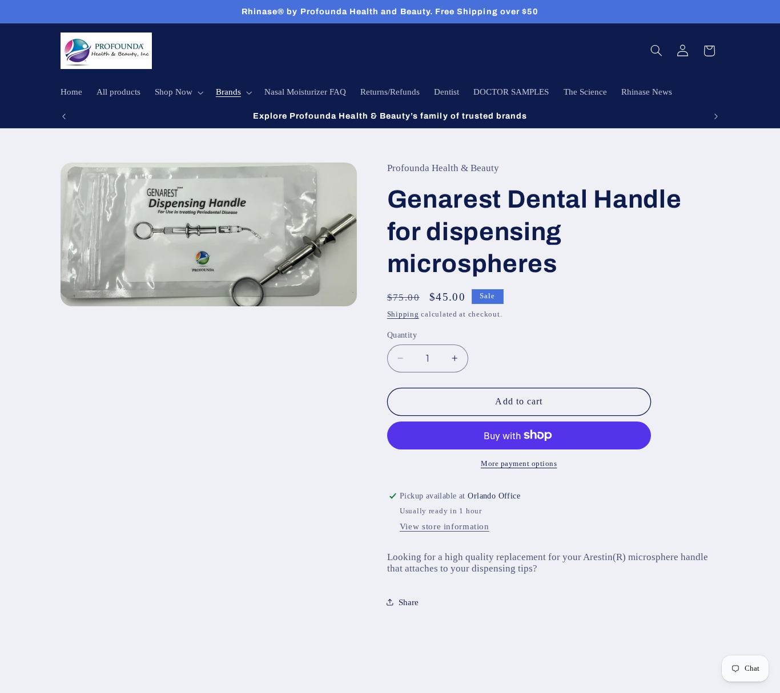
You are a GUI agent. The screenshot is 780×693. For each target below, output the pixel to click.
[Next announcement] (716, 116)
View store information (444, 526)
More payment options (519, 464)
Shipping (403, 314)
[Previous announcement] (64, 116)
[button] (177, 92)
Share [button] (409, 601)
